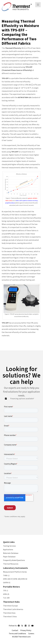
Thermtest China (10, 616)
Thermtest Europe (10, 605)
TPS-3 (5, 590)
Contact (15, 630)
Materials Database (10, 553)
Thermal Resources (10, 564)
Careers (31, 633)
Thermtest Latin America (13, 609)
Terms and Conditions (17, 633)
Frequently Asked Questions (14, 560)
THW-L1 (6, 575)
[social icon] (18, 626)
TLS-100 (6, 597)
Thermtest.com (24, 636)
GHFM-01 (6, 582)
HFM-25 (6, 594)
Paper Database (9, 556)
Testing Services (9, 546)
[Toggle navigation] (38, 4)
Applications (8, 549)
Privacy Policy (25, 630)
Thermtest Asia (9, 613)
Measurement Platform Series (15, 572)
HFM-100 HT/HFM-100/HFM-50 (15, 579)
